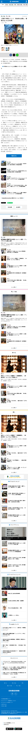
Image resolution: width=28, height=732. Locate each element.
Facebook (12, 693)
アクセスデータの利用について (7, 702)
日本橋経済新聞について (6, 698)
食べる (7, 4)
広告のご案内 (4, 705)
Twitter (15, 693)
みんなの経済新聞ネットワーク (14, 718)
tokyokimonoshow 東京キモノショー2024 (12, 198)
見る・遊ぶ (11, 4)
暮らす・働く (20, 4)
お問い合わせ (4, 704)
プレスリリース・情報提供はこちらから (9, 700)
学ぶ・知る (25, 4)
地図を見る (14, 155)
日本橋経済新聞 (14, 2)
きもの (3, 22)
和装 (5, 22)
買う (15, 4)
